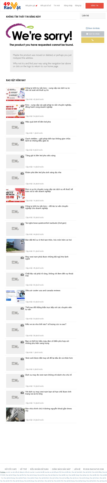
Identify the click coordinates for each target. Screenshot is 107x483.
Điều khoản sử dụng (39, 469)
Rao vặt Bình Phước (21, 478)
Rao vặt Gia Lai (74, 478)
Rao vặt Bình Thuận (32, 478)
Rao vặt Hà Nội (87, 472)
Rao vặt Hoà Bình (91, 481)
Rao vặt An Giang (32, 475)
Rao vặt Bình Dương (9, 478)
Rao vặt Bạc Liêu (84, 475)
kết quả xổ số (57, 472)
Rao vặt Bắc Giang (74, 475)
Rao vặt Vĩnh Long (42, 475)
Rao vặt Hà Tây (49, 481)
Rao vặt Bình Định (44, 478)
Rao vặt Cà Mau (54, 478)
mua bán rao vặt (49, 472)
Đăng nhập (68, 6)
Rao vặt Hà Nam (94, 478)
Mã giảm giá (30, 6)
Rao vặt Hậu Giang (80, 481)
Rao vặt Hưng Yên (102, 481)
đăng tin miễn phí (24, 472)
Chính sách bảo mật (61, 469)
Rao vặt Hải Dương (18, 481)
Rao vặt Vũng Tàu (53, 475)
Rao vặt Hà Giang (84, 478)
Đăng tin (94, 6)
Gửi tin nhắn (94, 34)
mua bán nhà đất (39, 472)
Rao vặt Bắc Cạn (63, 475)
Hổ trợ (23, 469)
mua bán (32, 472)
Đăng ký (78, 6)
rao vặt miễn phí (15, 472)
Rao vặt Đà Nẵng (97, 472)
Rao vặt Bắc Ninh (95, 475)
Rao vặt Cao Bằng (64, 478)
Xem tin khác (94, 28)
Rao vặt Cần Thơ (22, 475)
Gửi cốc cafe (11, 469)
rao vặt (8, 472)
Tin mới (57, 6)
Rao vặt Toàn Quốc (77, 472)
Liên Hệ (77, 469)
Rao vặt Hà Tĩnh (7, 481)
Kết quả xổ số (46, 6)
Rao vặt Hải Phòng (11, 475)
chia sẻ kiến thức (66, 472)
